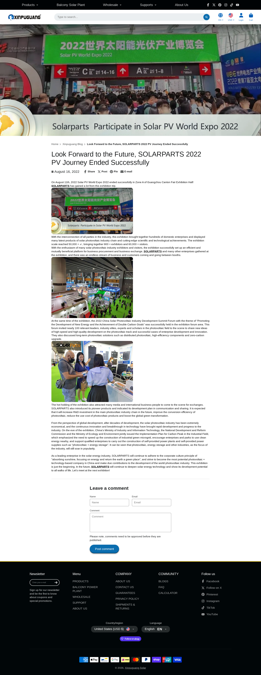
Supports (146, 5)
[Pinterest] (219, 5)
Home (54, 144)
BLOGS (163, 581)
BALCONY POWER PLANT (85, 589)
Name (93, 496)
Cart (251, 17)
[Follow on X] (214, 5)
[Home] (24, 17)
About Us (181, 5)
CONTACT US (125, 587)
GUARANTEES (125, 592)
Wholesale (110, 5)
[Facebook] (208, 5)
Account (241, 17)
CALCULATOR (168, 592)
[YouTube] (237, 5)
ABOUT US (80, 608)
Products (28, 5)
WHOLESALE (81, 596)
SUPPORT (79, 602)
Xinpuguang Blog (73, 144)
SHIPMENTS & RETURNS (125, 606)
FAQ (161, 587)
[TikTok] (231, 5)
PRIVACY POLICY (127, 598)
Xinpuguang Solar (135, 667)
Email (135, 496)
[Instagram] (225, 5)
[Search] (206, 17)
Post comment (104, 549)
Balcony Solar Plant (71, 5)
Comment (95, 510)
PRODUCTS (80, 581)
